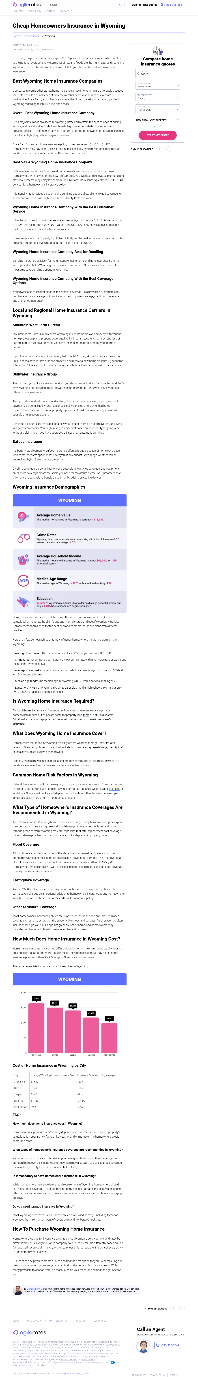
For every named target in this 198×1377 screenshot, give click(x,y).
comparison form (28, 1265)
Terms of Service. (69, 1359)
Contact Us (66, 11)
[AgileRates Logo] (27, 5)
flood (74, 747)
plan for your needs (98, 1265)
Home (16, 36)
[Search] (120, 5)
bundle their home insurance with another (38, 153)
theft (86, 715)
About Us (50, 11)
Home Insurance (32, 36)
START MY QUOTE (157, 135)
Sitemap (174, 1375)
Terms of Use (139, 1375)
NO (161, 125)
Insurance (33, 1321)
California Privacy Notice (77, 1373)
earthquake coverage (80, 296)
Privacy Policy (88, 1359)
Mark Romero (33, 1289)
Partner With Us (58, 1321)
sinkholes (114, 788)
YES (177, 120)
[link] (172, 4)
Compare (19, 11)
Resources (35, 11)
